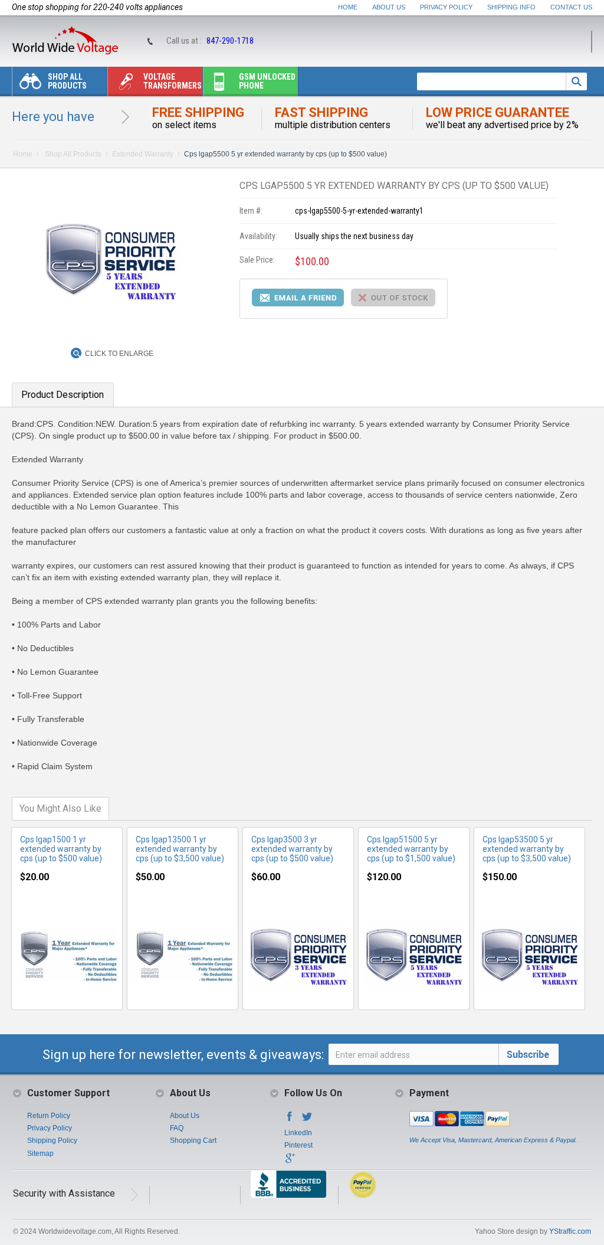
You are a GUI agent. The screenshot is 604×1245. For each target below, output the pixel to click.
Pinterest (298, 1145)
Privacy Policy (446, 7)
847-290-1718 (230, 40)
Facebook (289, 1120)
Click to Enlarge (119, 353)
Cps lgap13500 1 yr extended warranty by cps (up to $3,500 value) (180, 849)
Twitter (307, 1120)
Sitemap (40, 1153)
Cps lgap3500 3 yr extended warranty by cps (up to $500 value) (292, 849)
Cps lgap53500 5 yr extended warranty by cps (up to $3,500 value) (526, 849)
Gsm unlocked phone (267, 81)
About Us (388, 7)
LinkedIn (298, 1133)
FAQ (176, 1128)
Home (347, 7)
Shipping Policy (52, 1140)
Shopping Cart (193, 1140)
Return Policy (48, 1116)
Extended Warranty (142, 154)
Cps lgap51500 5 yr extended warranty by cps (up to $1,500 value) (411, 849)
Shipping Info (511, 7)
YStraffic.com (570, 1231)
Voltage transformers (172, 81)
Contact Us (571, 7)
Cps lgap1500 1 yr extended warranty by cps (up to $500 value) (61, 849)
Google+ (289, 1161)
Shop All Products (67, 81)
